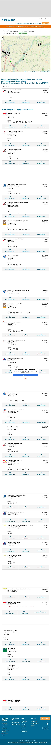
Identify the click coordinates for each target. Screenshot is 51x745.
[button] (25, 369)
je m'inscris (25, 375)
